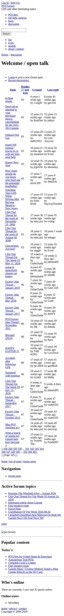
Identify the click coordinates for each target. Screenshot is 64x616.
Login (11, 77)
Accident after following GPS (10, 363)
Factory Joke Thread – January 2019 (12, 284)
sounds (12, 45)
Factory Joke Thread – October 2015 (12, 414)
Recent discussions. (18, 80)
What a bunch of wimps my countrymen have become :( (12, 439)
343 (37, 448)
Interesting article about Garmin (25, 502)
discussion (13, 24)
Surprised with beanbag (12, 374)
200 (10, 448)
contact (23, 608)
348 (13, 451)
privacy (13, 608)
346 (3, 451)
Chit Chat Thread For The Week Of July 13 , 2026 (12, 387)
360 (30, 451)
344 (42, 448)
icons (11, 42)
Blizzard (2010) (9, 337)
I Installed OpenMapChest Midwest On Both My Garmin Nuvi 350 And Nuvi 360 (34, 516)
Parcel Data (14, 508)
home (4, 461)
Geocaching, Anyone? (12, 247)
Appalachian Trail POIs (21, 559)
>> (16, 454)
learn (10, 20)
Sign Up (15, 2)
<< (2, 454)
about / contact (16, 49)
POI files (13, 14)
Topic (13, 89)
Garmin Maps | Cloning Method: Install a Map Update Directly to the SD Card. (33, 570)
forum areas (29, 461)
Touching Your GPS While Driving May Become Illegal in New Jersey (12, 199)
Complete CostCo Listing (22, 562)
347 (8, 451)
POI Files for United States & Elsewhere (30, 556)
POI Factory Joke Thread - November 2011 (12, 324)
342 (32, 448)
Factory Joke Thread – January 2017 (12, 310)
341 (27, 448)
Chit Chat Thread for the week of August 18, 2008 (11, 234)
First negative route (18, 505)
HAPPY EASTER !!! (12, 350)
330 (20, 448)
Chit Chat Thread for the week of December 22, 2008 (11, 218)
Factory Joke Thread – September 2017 (12, 402)
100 (5, 448)
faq (10, 39)
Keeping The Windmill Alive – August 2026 (32, 493)
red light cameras (17, 17)
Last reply (53, 89)
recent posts (14, 476)
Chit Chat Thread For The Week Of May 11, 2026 (12, 259)
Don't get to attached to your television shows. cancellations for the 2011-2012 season (12, 117)
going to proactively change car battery (11, 272)
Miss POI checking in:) (12, 426)
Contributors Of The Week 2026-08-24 (29, 511)
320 (15, 448)
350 (25, 451)
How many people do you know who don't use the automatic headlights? (12, 178)
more (4, 523)
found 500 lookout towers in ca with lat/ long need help (12, 151)
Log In (5, 2)
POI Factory (8, 5)
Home (4, 54)
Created (37, 89)
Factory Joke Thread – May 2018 (12, 297)
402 (35, 451)
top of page (15, 461)
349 (18, 451)
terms (4, 608)
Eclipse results (9, 100)
